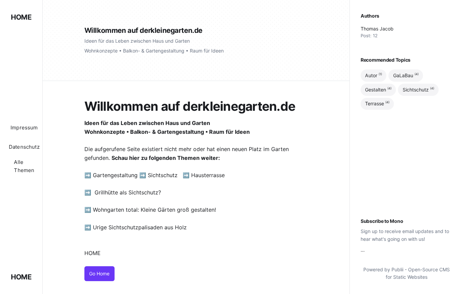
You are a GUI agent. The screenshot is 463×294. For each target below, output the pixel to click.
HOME (21, 17)
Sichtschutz (163, 175)
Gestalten (378, 89)
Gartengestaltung (115, 175)
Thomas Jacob (377, 28)
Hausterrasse (208, 175)
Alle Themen (24, 166)
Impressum (24, 127)
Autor (373, 75)
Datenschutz (24, 147)
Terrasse (377, 104)
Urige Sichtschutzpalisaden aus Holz (140, 227)
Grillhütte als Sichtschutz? (128, 192)
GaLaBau (406, 75)
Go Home (99, 273)
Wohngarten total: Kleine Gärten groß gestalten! (154, 209)
